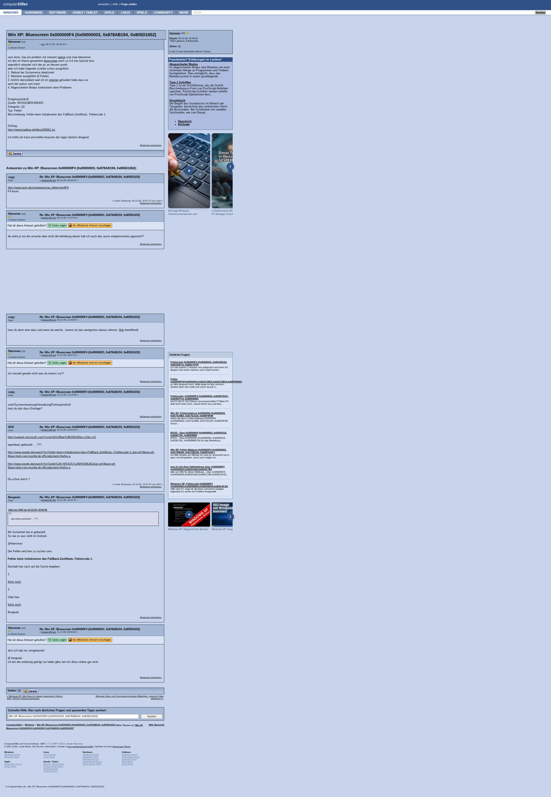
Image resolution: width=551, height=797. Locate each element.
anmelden (104, 4)
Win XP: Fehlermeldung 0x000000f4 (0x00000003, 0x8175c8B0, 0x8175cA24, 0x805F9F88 (197, 414)
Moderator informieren (151, 145)
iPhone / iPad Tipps (53, 766)
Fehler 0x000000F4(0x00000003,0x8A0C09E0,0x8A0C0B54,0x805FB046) (206, 380)
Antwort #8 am (48, 632)
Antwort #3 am (48, 320)
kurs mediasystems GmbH (80, 746)
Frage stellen (129, 4)
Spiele (142, 12)
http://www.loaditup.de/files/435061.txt (31, 129)
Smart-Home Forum (92, 761)
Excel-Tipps (127, 764)
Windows (10, 12)
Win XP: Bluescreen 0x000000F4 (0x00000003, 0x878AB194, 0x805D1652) (76, 725)
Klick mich (14, 581)
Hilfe (115, 4)
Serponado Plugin (121, 746)
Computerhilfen (14, 725)
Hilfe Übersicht (156, 725)
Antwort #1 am (48, 180)
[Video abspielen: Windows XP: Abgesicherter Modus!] (189, 514)
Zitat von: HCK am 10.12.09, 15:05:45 (27, 510)
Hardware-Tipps (90, 757)
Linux (125, 12)
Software (57, 12)
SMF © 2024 (59, 744)
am (43, 44)
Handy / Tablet (85, 12)
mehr (183, 12)
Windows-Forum (12, 754)
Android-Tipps (50, 771)
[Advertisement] (129, 79)
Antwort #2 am (48, 218)
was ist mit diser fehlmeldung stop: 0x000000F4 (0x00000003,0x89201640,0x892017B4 (197, 468)
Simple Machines (74, 744)
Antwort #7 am (48, 500)
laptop (61, 57)
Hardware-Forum (91, 754)
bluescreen (50, 60)
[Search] (540, 12)
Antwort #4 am (48, 355)
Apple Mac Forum (13, 764)
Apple (109, 12)
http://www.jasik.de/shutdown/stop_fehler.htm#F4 (38, 187)
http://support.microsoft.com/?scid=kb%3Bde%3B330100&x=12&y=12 (52, 437)
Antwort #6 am (48, 430)
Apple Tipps (10, 766)
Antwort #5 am (48, 395)
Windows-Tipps (11, 757)
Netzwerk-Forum (91, 759)
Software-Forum (130, 754)
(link (121, 330)
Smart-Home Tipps (92, 764)
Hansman (174, 33)
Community (163, 12)
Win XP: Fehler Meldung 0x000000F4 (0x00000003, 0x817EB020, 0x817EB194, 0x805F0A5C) (198, 451)
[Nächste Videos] (230, 166)
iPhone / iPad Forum (53, 764)
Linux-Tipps (49, 757)
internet (53, 80)
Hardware (33, 12)
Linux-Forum (49, 754)
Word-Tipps (127, 761)
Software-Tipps (129, 759)
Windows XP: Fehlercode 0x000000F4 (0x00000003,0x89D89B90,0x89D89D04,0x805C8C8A (199, 485)
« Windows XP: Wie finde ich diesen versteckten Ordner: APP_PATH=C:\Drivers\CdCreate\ (35, 697)
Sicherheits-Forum (131, 757)
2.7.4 (48, 744)
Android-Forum (50, 769)
